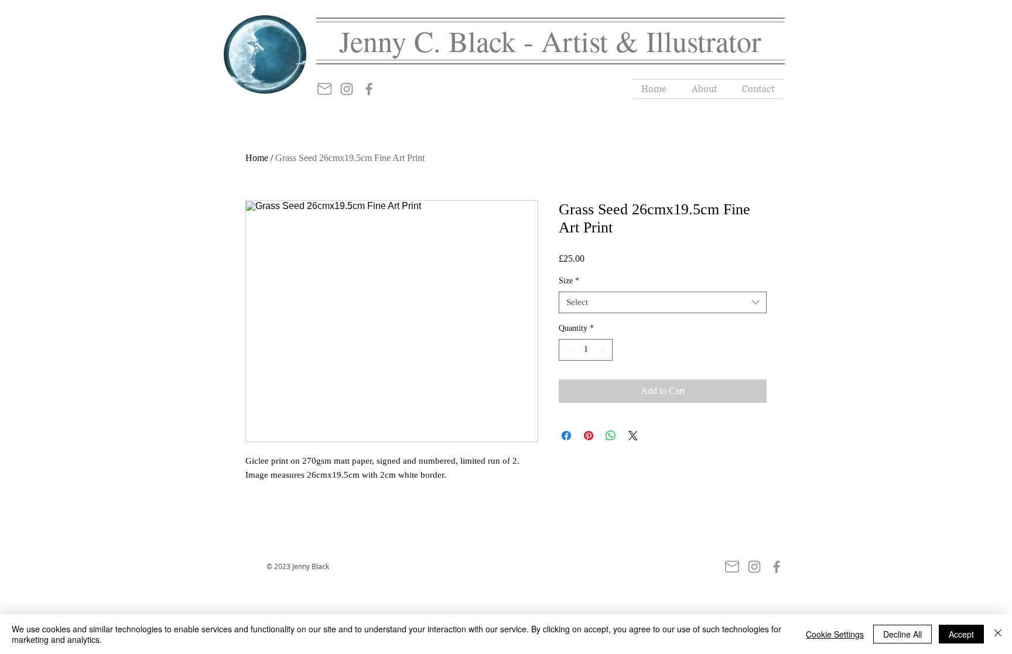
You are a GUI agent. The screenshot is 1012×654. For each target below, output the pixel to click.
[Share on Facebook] (566, 436)
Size (569, 280)
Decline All (902, 634)
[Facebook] (369, 89)
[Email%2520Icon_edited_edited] (324, 89)
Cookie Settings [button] (835, 634)
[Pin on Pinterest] (589, 436)
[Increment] (603, 350)
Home (256, 158)
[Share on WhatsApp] (611, 436)
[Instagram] (347, 89)
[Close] (998, 634)
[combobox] (663, 303)
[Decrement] (567, 350)
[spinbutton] (585, 350)
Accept (961, 634)
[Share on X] (633, 436)
